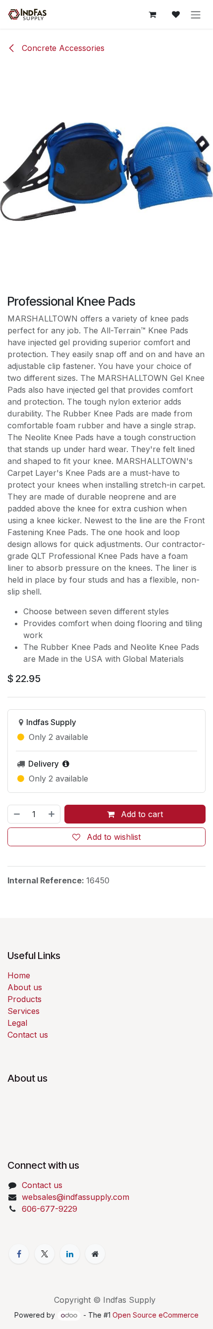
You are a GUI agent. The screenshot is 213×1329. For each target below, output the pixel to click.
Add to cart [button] (140, 814)
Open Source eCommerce (155, 1315)
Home (18, 975)
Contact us (27, 1035)
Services (23, 1011)
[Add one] (52, 814)
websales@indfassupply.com (75, 1197)
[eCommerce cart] (152, 14)
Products (24, 999)
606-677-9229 (49, 1209)
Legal (17, 1023)
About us (24, 987)
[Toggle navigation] (196, 14)
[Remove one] (16, 814)
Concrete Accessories (62, 48)
